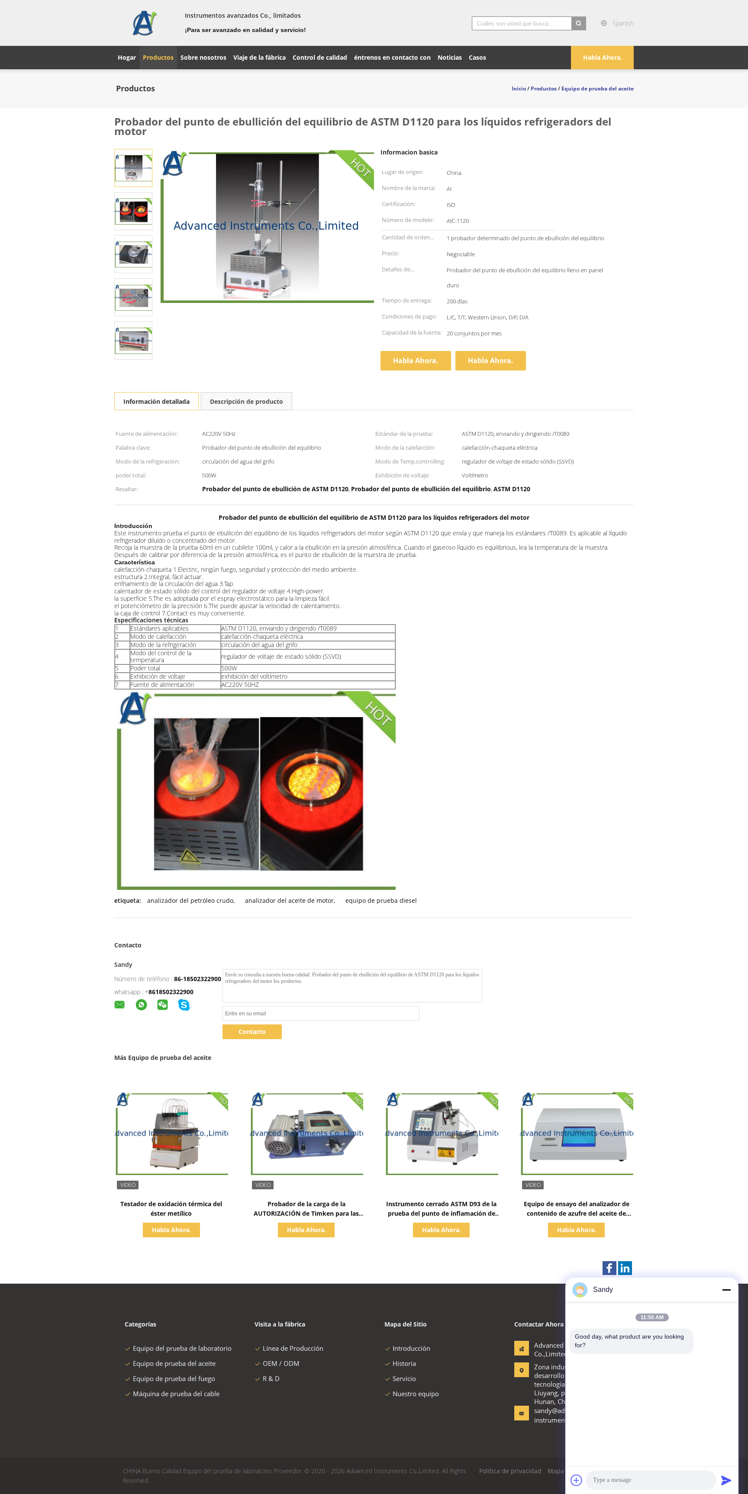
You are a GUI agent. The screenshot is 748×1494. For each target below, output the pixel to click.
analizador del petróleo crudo (190, 900)
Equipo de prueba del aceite (174, 1363)
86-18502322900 (197, 979)
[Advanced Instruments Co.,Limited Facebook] (609, 1268)
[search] (578, 23)
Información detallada (156, 401)
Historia (404, 1363)
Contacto (252, 1031)
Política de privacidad (510, 1471)
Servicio (404, 1378)
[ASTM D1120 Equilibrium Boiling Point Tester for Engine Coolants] (133, 167)
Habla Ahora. (602, 57)
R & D (271, 1378)
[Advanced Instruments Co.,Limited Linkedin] (625, 1268)
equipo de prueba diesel (381, 900)
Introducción (411, 1348)
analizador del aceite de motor (289, 900)
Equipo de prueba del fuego (174, 1378)
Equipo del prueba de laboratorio (182, 1348)
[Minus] (726, 1290)
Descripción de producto (246, 401)
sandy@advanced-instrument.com (561, 1415)
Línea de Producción (293, 1348)
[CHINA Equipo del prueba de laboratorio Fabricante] (144, 23)
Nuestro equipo (416, 1393)
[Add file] (577, 1480)
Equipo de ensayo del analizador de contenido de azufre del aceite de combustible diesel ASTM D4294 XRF (576, 1213)
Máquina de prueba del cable (176, 1393)
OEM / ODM (281, 1363)
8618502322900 (170, 992)
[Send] (726, 1480)
